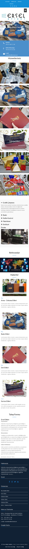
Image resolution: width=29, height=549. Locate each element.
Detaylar (11, 32)
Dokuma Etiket (14, 141)
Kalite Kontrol (8, 218)
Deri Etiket (14, 119)
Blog (2, 298)
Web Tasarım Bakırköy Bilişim (20, 544)
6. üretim (14, 186)
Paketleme (6, 221)
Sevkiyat (6, 224)
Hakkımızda (13, 1)
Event (2, 398)
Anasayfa (7, 1)
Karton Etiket (16, 3)
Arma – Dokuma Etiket (9, 300)
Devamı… (11, 474)
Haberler (20, 1)
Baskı (5, 215)
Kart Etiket (14, 96)
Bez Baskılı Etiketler (14, 75)
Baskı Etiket (5, 334)
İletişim (18, 32)
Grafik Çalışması (8, 203)
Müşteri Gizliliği (20, 546)
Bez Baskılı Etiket (5, 490)
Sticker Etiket (14, 163)
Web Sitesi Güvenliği (10, 546)
